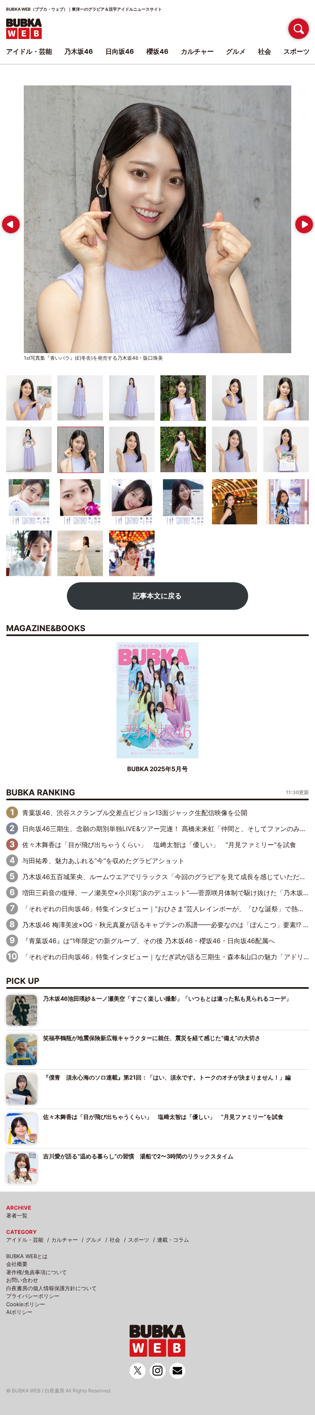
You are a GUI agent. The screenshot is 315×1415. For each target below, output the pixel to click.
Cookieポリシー (25, 1304)
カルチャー (64, 1239)
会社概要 (16, 1264)
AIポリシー (19, 1312)
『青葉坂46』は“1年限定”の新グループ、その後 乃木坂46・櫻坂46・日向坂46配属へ (148, 941)
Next (302, 221)
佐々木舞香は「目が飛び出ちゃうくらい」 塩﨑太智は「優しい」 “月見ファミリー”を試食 (159, 845)
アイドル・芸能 (24, 1239)
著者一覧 (16, 1215)
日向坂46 (119, 51)
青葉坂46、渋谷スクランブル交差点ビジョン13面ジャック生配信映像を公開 (134, 813)
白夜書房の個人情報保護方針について (51, 1288)
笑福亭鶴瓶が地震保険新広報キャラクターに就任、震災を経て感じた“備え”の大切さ (151, 1037)
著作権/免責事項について (36, 1272)
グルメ (94, 1239)
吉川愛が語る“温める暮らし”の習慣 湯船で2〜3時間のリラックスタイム (138, 1156)
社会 (115, 1239)
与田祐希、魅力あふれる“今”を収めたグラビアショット (103, 861)
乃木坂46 (78, 51)
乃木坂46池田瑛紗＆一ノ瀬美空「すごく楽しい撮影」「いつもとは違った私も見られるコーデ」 (167, 998)
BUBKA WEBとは (27, 1256)
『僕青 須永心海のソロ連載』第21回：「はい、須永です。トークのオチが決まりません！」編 (167, 1077)
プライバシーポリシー (32, 1296)
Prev (9, 221)
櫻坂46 (157, 51)
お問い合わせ (22, 1280)
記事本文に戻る (157, 596)
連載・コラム (173, 1239)
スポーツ (138, 1239)
